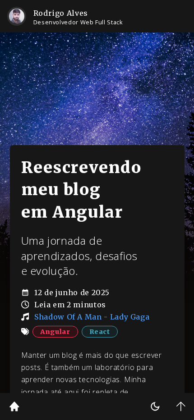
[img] (14, 406)
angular (55, 332)
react (99, 332)
